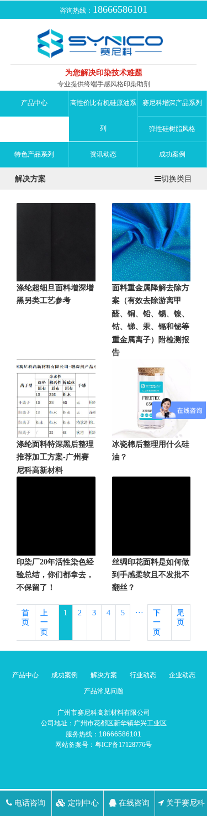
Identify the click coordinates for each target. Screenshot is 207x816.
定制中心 (82, 803)
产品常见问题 (104, 691)
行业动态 (143, 675)
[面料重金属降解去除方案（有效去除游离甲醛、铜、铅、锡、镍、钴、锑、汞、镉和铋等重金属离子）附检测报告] (151, 241)
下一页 (157, 622)
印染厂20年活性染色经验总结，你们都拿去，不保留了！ (55, 575)
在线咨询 (133, 803)
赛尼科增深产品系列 (172, 103)
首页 (25, 618)
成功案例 (172, 154)
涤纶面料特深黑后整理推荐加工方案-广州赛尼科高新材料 (55, 457)
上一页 (44, 622)
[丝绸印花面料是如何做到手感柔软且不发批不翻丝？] (151, 515)
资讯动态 (103, 154)
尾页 (180, 618)
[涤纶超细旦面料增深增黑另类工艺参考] (56, 241)
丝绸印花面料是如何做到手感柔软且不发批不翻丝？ (150, 575)
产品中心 (34, 103)
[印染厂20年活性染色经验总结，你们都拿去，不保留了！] (56, 515)
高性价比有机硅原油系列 (103, 115)
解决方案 (104, 675)
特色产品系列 (34, 154)
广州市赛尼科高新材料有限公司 (103, 712)
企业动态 (182, 675)
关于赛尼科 (184, 803)
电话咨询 (28, 803)
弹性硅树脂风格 (172, 129)
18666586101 (120, 9)
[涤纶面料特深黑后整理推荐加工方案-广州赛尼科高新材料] (56, 398)
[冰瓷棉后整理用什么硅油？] (151, 398)
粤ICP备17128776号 (123, 745)
